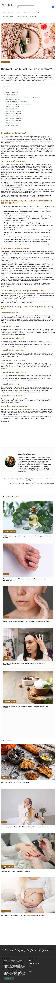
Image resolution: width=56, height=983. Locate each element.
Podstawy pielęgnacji (34, 963)
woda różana (36, 316)
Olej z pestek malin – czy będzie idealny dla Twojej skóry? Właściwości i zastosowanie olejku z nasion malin (28, 479)
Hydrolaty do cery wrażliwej (13, 120)
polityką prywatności (13, 974)
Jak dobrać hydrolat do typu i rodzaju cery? (16, 101)
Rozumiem (8, 978)
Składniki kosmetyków (10, 531)
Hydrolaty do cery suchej (12, 106)
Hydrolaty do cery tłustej (12, 108)
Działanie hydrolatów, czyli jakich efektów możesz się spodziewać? (22, 97)
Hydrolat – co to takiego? (11, 92)
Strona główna (5, 958)
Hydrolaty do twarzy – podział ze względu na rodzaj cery (19, 104)
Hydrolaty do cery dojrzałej (13, 122)
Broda (30, 971)
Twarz (6, 658)
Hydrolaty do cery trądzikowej (14, 115)
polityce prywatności (9, 972)
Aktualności (32, 960)
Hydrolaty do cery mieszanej (13, 111)
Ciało (6, 574)
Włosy (4, 822)
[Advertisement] (28, 435)
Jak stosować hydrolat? (11, 94)
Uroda (30, 966)
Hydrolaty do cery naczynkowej (14, 118)
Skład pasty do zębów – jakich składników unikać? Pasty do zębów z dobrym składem (32, 483)
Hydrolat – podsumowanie (12, 125)
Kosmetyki (6, 62)
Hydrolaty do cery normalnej (13, 113)
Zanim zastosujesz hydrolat (12, 99)
